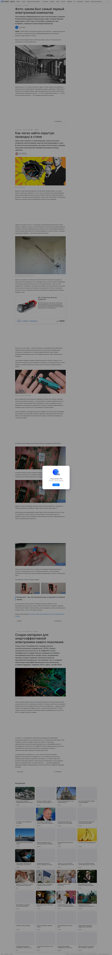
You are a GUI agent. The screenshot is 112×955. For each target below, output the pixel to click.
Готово (56, 484)
